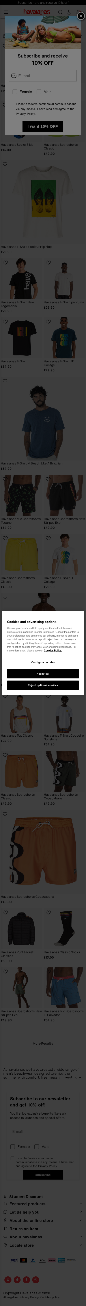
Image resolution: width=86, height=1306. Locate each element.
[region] (43, 653)
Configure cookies (43, 662)
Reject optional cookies (43, 685)
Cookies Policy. (53, 650)
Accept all (43, 673)
